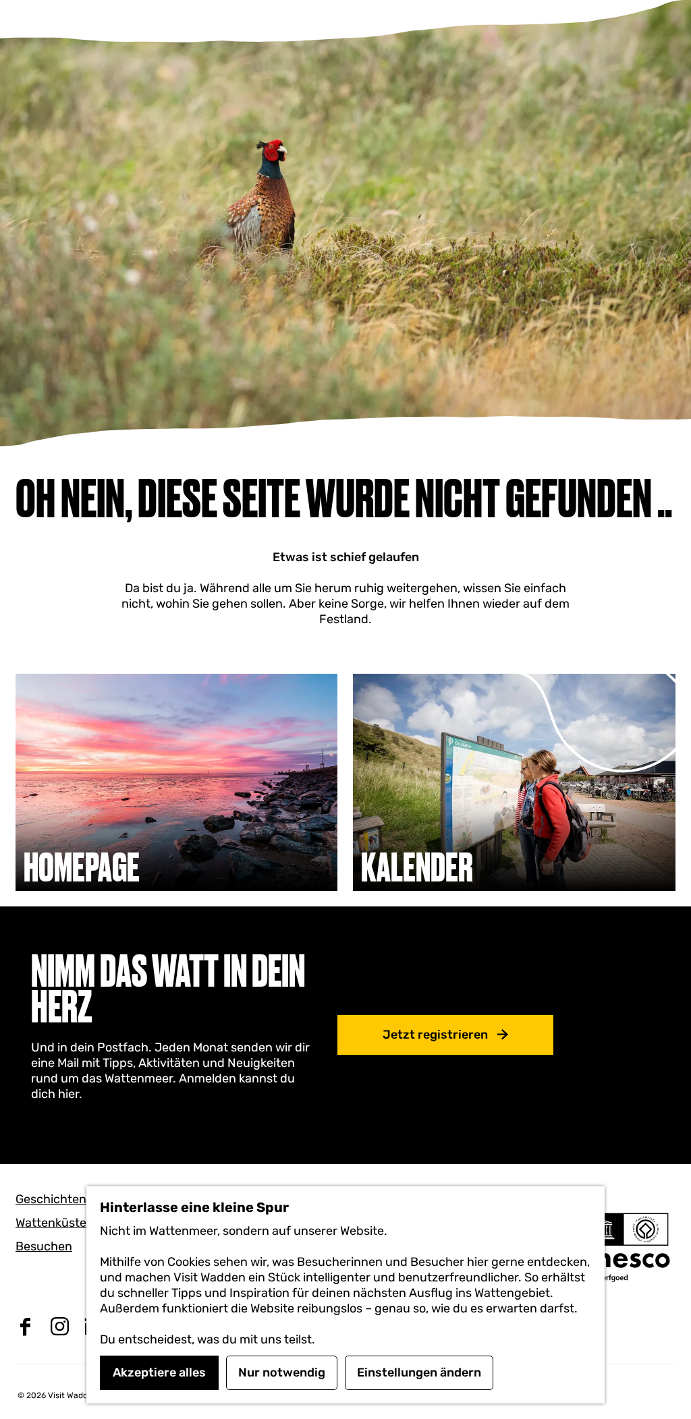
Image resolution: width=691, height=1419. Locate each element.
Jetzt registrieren (435, 1034)
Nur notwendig (281, 1372)
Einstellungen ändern (419, 1372)
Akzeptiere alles (159, 1372)
